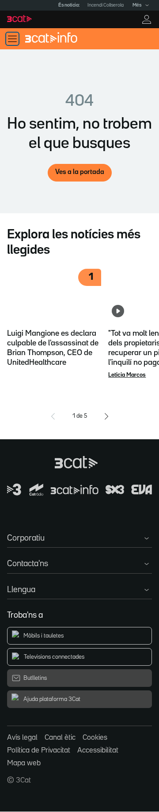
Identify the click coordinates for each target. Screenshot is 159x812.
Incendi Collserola (105, 5)
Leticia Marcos (127, 375)
